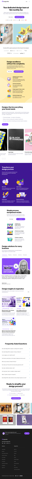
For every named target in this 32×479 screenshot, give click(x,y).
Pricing (15, 457)
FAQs (15, 465)
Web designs (3, 459)
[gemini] (2, 443)
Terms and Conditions (17, 469)
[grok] (9, 443)
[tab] (4, 255)
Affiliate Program (16, 459)
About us (15, 449)
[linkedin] (20, 475)
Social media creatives (5, 453)
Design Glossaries (16, 463)
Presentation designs (5, 463)
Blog (14, 455)
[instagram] (17, 475)
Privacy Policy (16, 467)
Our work (15, 451)
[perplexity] (6, 443)
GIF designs (3, 461)
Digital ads (3, 467)
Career (15, 461)
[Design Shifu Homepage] (5, 1)
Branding (3, 451)
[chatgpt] (4, 443)
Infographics (3, 465)
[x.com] (18, 475)
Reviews (15, 453)
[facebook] (15, 475)
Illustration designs (4, 455)
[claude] (7, 443)
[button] (3, 158)
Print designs (3, 457)
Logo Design (3, 449)
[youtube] (21, 475)
